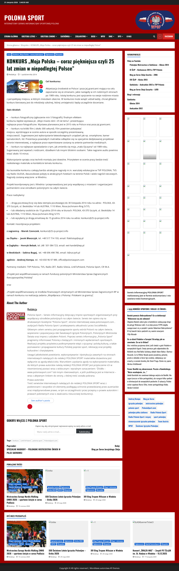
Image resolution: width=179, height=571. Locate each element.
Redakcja (12, 74)
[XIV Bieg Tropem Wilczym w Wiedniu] (102, 481)
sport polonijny (160, 416)
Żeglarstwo (80, 36)
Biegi (93, 36)
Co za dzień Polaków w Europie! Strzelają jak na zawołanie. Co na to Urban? (146, 341)
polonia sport (37, 441)
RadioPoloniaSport (152, 544)
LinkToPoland (26, 441)
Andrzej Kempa (134, 398)
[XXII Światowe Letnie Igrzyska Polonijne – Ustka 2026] (63, 481)
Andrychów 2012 (136, 108)
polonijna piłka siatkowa (137, 412)
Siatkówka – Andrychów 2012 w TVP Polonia (147, 84)
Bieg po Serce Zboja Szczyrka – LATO (144, 89)
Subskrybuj (84, 432)
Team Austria (163, 421)
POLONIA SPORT (24, 17)
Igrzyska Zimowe (48, 36)
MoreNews (95, 568)
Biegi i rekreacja (15, 484)
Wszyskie (59, 54)
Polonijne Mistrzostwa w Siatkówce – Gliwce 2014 (149, 64)
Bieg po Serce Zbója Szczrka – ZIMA (144, 74)
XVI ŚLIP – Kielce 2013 (138, 79)
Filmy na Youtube (134, 60)
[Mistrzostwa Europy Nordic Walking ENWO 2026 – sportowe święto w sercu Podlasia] (25, 481)
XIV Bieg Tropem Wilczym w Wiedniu (100, 496)
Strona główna (11, 36)
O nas (129, 36)
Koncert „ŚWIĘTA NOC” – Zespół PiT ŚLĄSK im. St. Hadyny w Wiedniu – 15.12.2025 (152, 552)
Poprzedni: (33, 449)
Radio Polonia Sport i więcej (139, 416)
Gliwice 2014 (135, 103)
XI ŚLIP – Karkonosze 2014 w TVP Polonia (146, 69)
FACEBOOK (169, 36)
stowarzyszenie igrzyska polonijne (141, 421)
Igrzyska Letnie (28, 36)
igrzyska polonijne (135, 403)
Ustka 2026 (52, 490)
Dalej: (106, 447)
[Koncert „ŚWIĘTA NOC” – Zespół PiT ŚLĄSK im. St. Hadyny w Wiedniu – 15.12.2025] (152, 534)
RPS (119, 36)
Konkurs (16, 441)
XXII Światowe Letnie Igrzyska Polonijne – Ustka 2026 (62, 498)
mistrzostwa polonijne (154, 403)
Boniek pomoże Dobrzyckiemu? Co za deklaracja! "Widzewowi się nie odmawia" (146, 317)
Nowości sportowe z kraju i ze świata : (150, 309)
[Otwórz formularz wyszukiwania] (154, 36)
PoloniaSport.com (50, 441)
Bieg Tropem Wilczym (94, 487)
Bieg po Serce (148, 398)
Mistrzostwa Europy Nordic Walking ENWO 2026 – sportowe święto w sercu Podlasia (24, 499)
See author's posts (40, 400)
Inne (110, 36)
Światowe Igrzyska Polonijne (147, 425)
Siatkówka (65, 36)
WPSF (103, 36)
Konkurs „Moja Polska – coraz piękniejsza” (28, 54)
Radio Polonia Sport (158, 412)
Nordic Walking (15, 487)
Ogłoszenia (50, 54)
